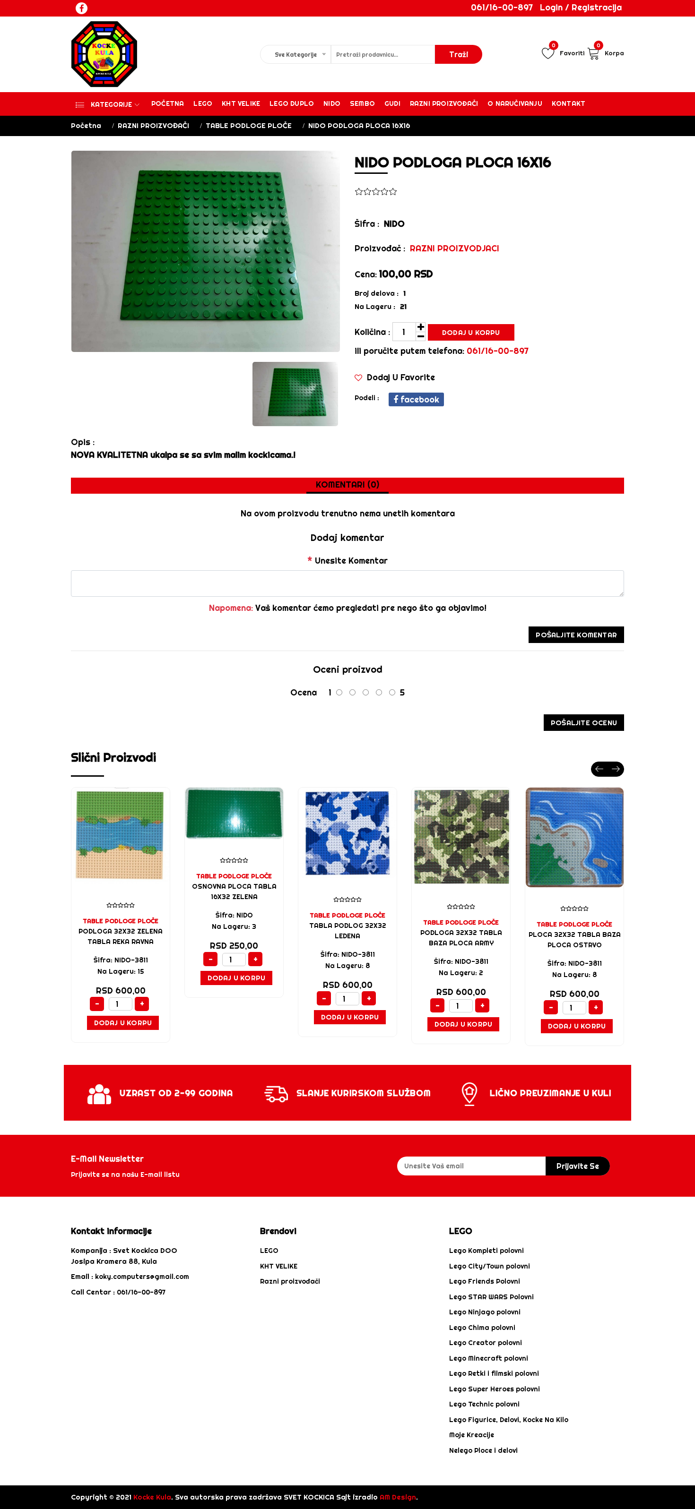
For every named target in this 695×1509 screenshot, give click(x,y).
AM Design (398, 1496)
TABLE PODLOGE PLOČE (249, 125)
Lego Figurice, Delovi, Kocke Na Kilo (508, 1419)
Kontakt (568, 103)
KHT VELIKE (241, 103)
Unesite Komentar (347, 560)
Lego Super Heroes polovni (494, 1389)
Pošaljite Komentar (576, 634)
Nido (331, 103)
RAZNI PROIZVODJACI (454, 248)
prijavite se (577, 1166)
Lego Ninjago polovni (485, 1312)
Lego (202, 103)
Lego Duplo (291, 103)
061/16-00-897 (502, 7)
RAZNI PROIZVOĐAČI (153, 125)
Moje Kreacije (471, 1435)
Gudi (392, 103)
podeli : (367, 398)
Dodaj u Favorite (400, 377)
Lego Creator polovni (485, 1342)
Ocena (303, 692)
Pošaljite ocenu (584, 722)
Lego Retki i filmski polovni (494, 1373)
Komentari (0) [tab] (347, 484)
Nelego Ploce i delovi (483, 1450)
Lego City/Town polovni (489, 1266)
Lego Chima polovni (482, 1327)
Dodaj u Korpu (471, 332)
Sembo (362, 103)
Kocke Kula (152, 1496)
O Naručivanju (514, 103)
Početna (167, 103)
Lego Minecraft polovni (488, 1358)
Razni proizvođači (444, 103)
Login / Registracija (581, 7)
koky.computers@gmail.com (142, 1276)
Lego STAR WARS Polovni (491, 1297)
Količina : (372, 331)
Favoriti (568, 51)
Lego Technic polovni (484, 1404)
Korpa (610, 51)
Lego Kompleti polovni (486, 1250)
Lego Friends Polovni (484, 1281)
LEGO (269, 1250)
